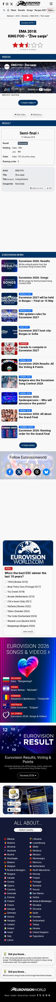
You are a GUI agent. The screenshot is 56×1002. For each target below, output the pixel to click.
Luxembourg (38, 843)
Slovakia (36, 905)
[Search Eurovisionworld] (4, 10)
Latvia (10, 940)
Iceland (11, 924)
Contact (13, 995)
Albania (11, 839)
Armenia (11, 846)
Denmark (11, 893)
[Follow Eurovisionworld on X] (11, 4)
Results (21, 10)
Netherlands (38, 866)
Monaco (36, 854)
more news (29, 445)
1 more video (27, 102)
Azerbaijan (12, 858)
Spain (35, 912)
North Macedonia (41, 870)
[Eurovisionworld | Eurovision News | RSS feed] (49, 995)
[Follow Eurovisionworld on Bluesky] (46, 472)
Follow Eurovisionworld (28, 457)
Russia (35, 889)
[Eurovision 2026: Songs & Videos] (28, 667)
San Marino (38, 893)
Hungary (11, 920)
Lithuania (36, 839)
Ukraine (36, 928)
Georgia (11, 909)
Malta (35, 846)
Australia (11, 850)
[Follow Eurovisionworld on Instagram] (7, 4)
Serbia (35, 897)
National (10, 16)
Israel (10, 932)
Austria (10, 854)
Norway (36, 874)
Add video (21, 114)
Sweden (36, 916)
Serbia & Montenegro (42, 901)
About (7, 995)
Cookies (32, 995)
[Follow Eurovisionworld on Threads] (37, 472)
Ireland (10, 928)
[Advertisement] (28, 222)
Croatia (10, 881)
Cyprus (10, 885)
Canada (11, 877)
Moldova (36, 850)
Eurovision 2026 (27, 649)
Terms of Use (23, 995)
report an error (37, 188)
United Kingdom (40, 932)
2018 (18, 16)
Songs (30, 10)
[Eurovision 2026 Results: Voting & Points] (28, 739)
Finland (10, 901)
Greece (10, 916)
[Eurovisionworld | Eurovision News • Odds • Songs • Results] (28, 3)
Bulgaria (11, 874)
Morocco (36, 862)
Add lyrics (37, 114)
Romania (36, 885)
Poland (36, 877)
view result (28, 631)
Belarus (11, 862)
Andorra (11, 843)
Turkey (35, 924)
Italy (9, 936)
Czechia (11, 889)
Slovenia (36, 909)
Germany (11, 912)
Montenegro (38, 858)
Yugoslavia (38, 936)
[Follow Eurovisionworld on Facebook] (3, 4)
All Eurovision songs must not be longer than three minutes (27, 973)
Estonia (11, 897)
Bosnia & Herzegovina (17, 870)
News (13, 10)
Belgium (11, 866)
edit (50, 188)
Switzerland (38, 920)
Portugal (36, 881)
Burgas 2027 (41, 10)
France (10, 905)
